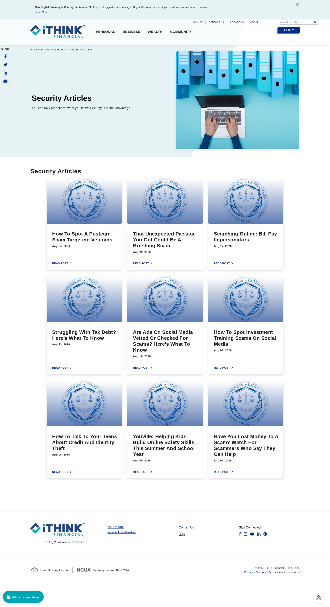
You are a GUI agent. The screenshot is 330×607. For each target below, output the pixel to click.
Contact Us (216, 22)
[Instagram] (245, 534)
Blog (182, 534)
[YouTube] (252, 534)
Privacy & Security (56, 50)
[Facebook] (5, 56)
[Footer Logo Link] (57, 529)
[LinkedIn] (5, 73)
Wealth (155, 32)
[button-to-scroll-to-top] (319, 597)
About (254, 22)
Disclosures (293, 572)
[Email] (5, 81)
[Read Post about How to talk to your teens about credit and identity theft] (84, 430)
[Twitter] (5, 65)
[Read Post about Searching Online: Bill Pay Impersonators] (245, 224)
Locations (237, 22)
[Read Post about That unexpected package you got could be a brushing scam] (164, 224)
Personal (105, 32)
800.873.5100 (116, 527)
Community (180, 32)
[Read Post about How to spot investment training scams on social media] (245, 325)
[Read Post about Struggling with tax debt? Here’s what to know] (84, 325)
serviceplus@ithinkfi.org (122, 532)
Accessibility (276, 572)
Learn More (41, 12)
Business (131, 32)
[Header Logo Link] (57, 34)
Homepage (36, 50)
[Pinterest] (265, 534)
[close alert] (297, 5)
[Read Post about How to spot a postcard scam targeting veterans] (84, 224)
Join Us (197, 22)
